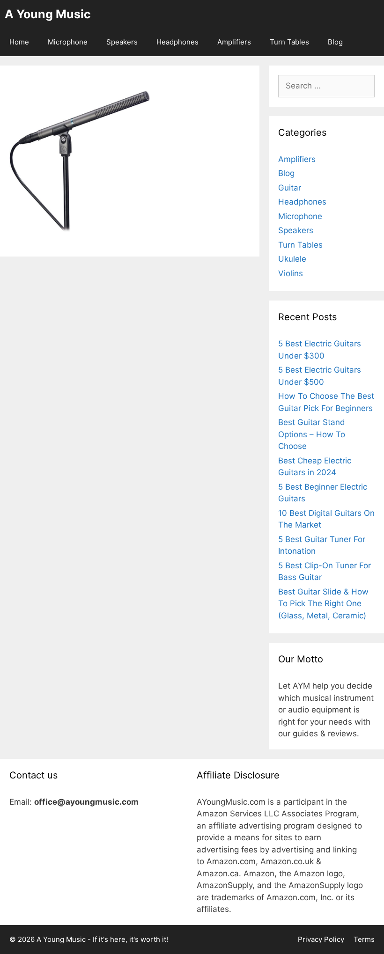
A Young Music (48, 14)
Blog (335, 41)
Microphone (68, 41)
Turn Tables (289, 41)
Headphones (177, 41)
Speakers (122, 41)
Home (19, 41)
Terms (364, 939)
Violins (290, 273)
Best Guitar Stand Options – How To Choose (311, 434)
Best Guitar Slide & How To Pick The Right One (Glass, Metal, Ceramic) (323, 603)
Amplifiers (234, 41)
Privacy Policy (321, 939)
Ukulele (292, 259)
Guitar (289, 187)
